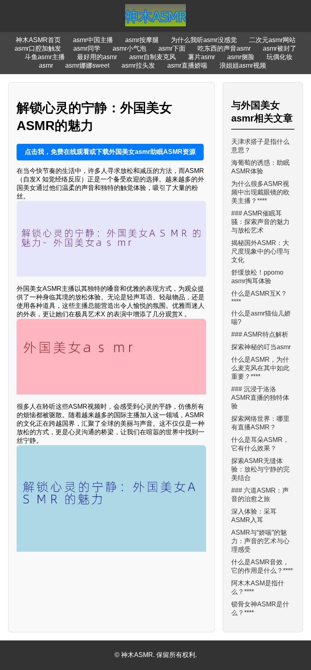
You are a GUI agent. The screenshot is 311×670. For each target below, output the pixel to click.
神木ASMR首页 (38, 39)
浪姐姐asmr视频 (242, 65)
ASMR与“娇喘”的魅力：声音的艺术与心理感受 (260, 541)
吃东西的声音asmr (224, 48)
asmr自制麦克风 (152, 56)
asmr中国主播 (93, 39)
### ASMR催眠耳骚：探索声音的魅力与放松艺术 (260, 222)
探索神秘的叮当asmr (261, 347)
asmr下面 (171, 48)
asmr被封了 (279, 48)
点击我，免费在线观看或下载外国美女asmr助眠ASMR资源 (110, 151)
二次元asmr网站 (272, 39)
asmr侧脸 (240, 56)
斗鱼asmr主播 (45, 56)
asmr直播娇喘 (187, 65)
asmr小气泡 (129, 48)
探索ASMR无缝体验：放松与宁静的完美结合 (260, 469)
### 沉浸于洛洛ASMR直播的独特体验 (260, 398)
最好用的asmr (97, 56)
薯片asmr (201, 56)
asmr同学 (86, 48)
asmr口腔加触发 (38, 48)
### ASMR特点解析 (259, 334)
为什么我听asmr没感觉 (204, 39)
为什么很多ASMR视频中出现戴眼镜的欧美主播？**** (260, 192)
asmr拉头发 (138, 65)
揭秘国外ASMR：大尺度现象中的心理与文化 (260, 251)
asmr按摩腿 (142, 39)
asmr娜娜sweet (87, 65)
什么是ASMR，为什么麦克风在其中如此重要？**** (260, 368)
